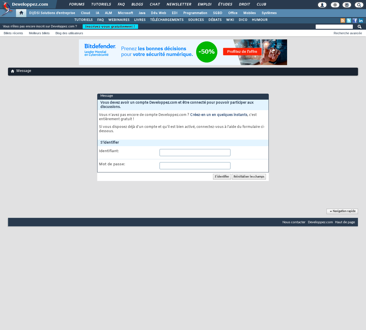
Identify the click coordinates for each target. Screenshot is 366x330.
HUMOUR (260, 20)
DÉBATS (215, 20)
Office (233, 13)
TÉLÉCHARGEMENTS (167, 20)
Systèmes (269, 13)
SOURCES (196, 20)
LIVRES (140, 20)
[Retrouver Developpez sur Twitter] (349, 20)
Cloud (85, 13)
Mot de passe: (112, 164)
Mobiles (249, 13)
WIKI (230, 20)
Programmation (195, 13)
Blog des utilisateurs (69, 33)
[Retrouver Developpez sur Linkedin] (361, 20)
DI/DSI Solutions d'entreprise (52, 13)
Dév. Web (158, 13)
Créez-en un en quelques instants (218, 115)
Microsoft (125, 13)
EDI (175, 13)
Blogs (137, 4)
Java (142, 13)
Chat (154, 4)
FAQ (121, 4)
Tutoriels (100, 4)
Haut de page (345, 222)
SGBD (217, 13)
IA (97, 13)
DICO (243, 20)
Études (224, 4)
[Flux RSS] (343, 20)
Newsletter (178, 4)
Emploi (204, 4)
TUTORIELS (83, 20)
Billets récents (13, 33)
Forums (76, 4)
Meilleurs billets (39, 33)
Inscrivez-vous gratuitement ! (110, 26)
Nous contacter (294, 222)
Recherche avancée (348, 33)
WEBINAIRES (119, 20)
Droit (244, 4)
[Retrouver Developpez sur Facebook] (355, 20)
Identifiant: (109, 151)
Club (261, 4)
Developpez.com (320, 222)
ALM (108, 13)
